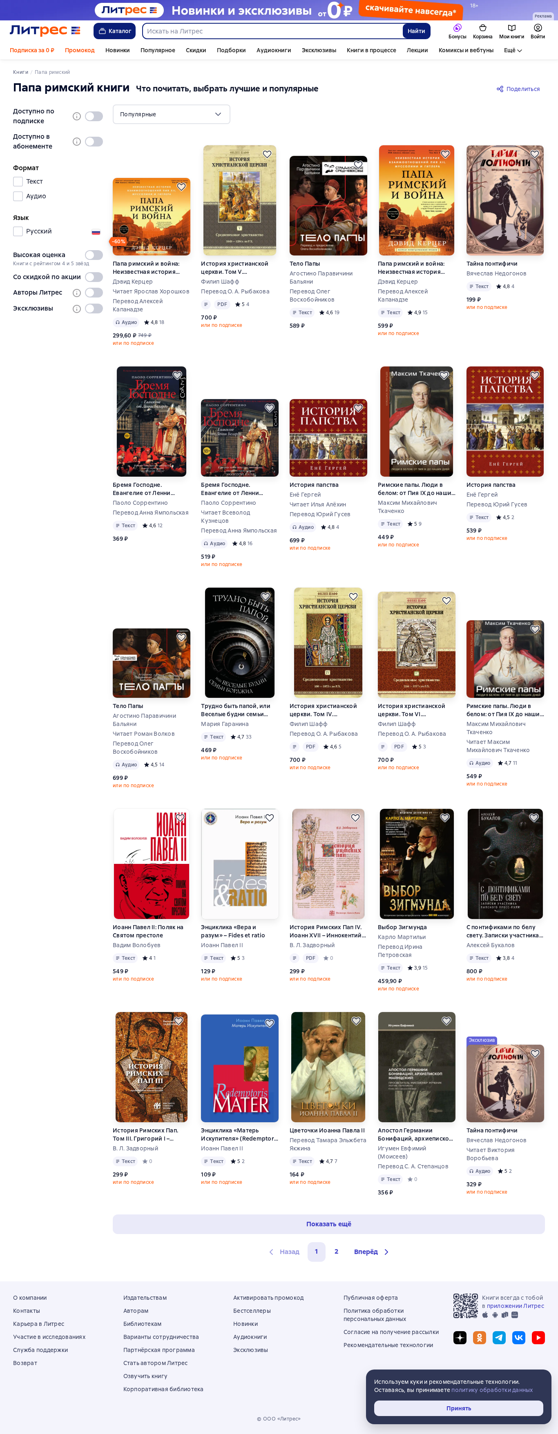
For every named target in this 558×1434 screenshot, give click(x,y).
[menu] (171, 114)
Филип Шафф (220, 281)
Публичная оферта (371, 1297)
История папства (314, 484)
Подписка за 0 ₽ (32, 50)
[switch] (94, 116)
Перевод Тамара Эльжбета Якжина (328, 1144)
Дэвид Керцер (133, 281)
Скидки (196, 50)
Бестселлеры (252, 1310)
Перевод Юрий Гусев (320, 514)
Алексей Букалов (490, 945)
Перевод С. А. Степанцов (413, 1166)
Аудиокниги (274, 50)
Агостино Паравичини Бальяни (321, 277)
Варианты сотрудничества (161, 1337)
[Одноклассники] (479, 1337)
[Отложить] (181, 187)
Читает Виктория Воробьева (490, 1154)
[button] (372, 1252)
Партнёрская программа (159, 1350)
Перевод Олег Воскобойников (312, 295)
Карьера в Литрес (38, 1323)
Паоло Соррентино (140, 502)
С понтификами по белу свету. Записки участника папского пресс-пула (502, 931)
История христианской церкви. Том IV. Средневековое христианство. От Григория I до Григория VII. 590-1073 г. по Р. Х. (324, 710)
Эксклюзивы (319, 50)
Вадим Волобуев (137, 945)
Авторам (136, 1310)
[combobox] (272, 31)
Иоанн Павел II (222, 945)
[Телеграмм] (499, 1337)
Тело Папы (305, 263)
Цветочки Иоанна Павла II (327, 1130)
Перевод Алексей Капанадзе (138, 305)
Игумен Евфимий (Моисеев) (402, 1152)
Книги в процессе (371, 50)
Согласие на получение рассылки (391, 1332)
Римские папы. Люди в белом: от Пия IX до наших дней (416, 489)
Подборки (231, 50)
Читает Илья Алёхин (318, 504)
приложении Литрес (515, 1306)
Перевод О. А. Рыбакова (235, 291)
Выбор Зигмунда (402, 927)
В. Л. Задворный (312, 945)
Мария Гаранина (225, 724)
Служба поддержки (40, 1350)
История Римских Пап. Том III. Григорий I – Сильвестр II (145, 1135)
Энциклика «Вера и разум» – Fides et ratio (233, 931)
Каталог (120, 31)
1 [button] (316, 1251)
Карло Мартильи (402, 937)
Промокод (80, 50)
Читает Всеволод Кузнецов (225, 516)
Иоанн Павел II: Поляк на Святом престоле (148, 931)
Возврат (25, 1363)
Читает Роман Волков (144, 733)
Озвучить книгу (145, 1376)
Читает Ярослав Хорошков (151, 291)
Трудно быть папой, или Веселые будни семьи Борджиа (235, 710)
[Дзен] (459, 1337)
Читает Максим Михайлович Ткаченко (498, 746)
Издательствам (145, 1297)
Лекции (417, 50)
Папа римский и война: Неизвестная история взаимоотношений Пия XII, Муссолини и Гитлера (151, 268)
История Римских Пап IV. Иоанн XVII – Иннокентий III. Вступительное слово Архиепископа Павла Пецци (326, 931)
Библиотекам (142, 1323)
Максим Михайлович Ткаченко (407, 507)
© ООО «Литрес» (279, 1419)
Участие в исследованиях (49, 1337)
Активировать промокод (268, 1297)
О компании (30, 1297)
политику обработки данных (492, 1390)
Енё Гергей (305, 494)
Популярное (158, 50)
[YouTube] (538, 1337)
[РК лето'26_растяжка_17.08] (279, 10)
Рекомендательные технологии (388, 1345)
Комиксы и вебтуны (466, 50)
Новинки (117, 50)
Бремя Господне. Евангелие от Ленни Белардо (142, 489)
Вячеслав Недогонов (496, 273)
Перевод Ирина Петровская (400, 951)
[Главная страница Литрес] (45, 31)
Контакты (26, 1310)
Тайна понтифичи (492, 263)
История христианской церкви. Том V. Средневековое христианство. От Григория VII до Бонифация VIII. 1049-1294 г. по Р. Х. (239, 268)
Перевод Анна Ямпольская (151, 512)
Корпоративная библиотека (163, 1389)
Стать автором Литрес (155, 1363)
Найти (416, 31)
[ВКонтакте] (518, 1337)
